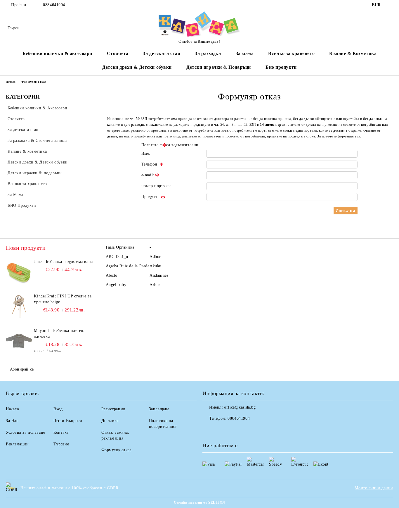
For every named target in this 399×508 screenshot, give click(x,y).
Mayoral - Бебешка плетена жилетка (59, 333)
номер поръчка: (156, 186)
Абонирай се (22, 369)
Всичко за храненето (291, 53)
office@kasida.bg (240, 407)
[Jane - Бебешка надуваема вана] (19, 272)
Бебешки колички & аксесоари (57, 53)
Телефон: (150, 164)
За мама (245, 53)
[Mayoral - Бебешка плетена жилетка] (19, 341)
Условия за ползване (25, 432)
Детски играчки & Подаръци (218, 67)
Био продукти (281, 67)
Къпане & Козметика (353, 53)
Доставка (110, 421)
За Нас (12, 421)
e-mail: (147, 175)
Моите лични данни (374, 488)
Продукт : (150, 196)
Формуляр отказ (116, 450)
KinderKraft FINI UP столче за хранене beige (62, 299)
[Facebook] (390, 5)
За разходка (208, 53)
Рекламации (17, 444)
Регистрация (113, 409)
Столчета (117, 53)
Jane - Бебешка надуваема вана (63, 261)
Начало (10, 81)
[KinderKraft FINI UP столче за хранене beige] (19, 306)
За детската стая (161, 53)
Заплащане (159, 409)
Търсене (61, 444)
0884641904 (54, 5)
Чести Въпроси (67, 421)
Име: (145, 153)
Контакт (61, 432)
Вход (58, 409)
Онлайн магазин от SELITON (199, 502)
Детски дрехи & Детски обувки (137, 67)
